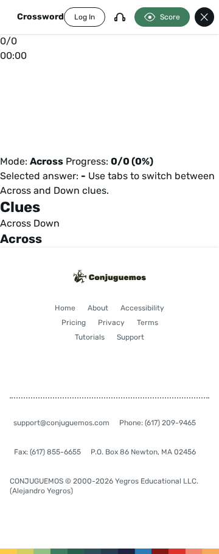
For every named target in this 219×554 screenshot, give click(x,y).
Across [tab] (15, 223)
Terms (147, 322)
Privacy (111, 322)
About (98, 308)
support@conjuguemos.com (61, 423)
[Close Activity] (204, 17)
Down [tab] (46, 223)
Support (130, 337)
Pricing (73, 322)
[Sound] (120, 17)
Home (65, 308)
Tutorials (90, 337)
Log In (84, 17)
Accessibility (142, 308)
